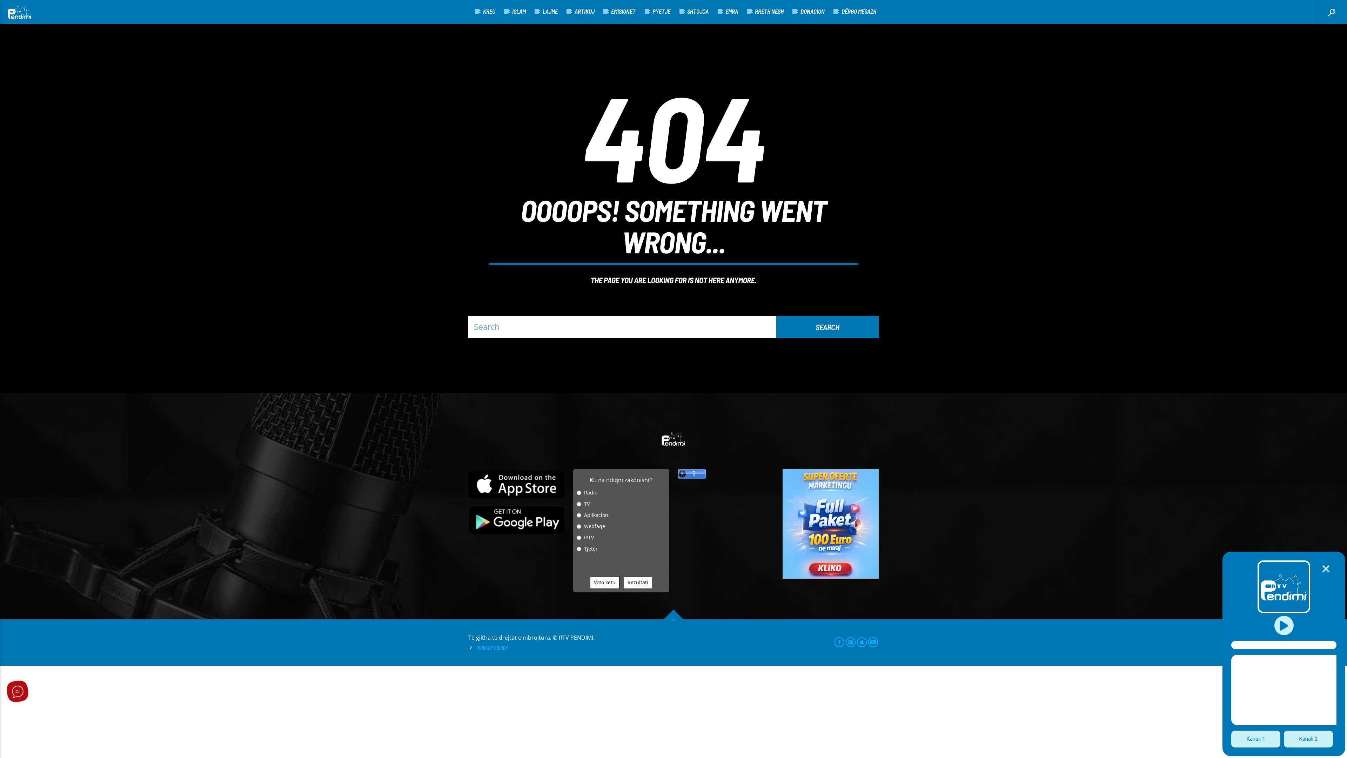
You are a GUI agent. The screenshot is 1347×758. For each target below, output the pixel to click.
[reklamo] (831, 576)
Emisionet (623, 11)
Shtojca (698, 11)
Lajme (550, 11)
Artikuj (585, 11)
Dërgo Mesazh (859, 11)
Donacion (812, 11)
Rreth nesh (769, 11)
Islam (519, 11)
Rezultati (638, 582)
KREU (489, 11)
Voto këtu (605, 582)
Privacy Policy (492, 648)
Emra (731, 11)
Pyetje (661, 11)
